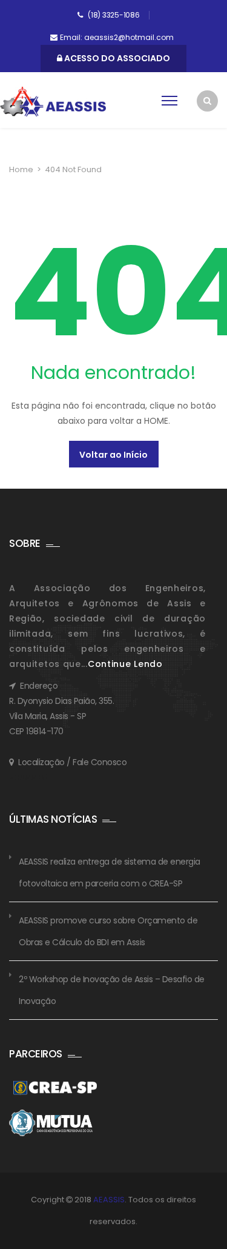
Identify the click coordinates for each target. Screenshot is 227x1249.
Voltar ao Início (113, 455)
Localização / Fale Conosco (72, 762)
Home (21, 169)
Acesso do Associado (116, 58)
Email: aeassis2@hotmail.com (117, 37)
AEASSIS (109, 1199)
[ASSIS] (53, 102)
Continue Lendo (125, 664)
